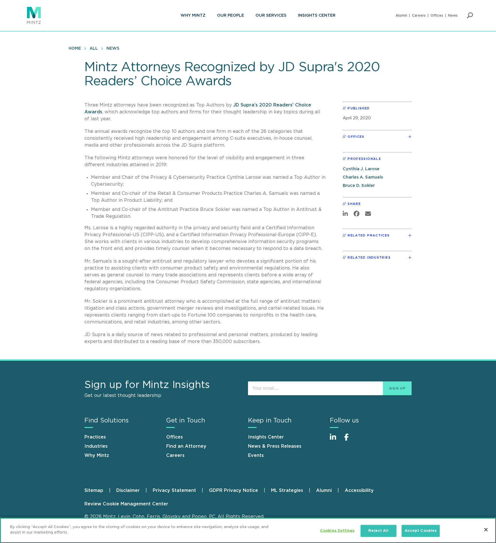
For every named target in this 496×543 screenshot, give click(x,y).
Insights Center (317, 15)
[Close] (486, 529)
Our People (230, 15)
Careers (419, 15)
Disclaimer (128, 490)
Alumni (401, 15)
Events (256, 455)
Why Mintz (193, 15)
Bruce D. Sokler (359, 185)
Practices (95, 437)
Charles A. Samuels (363, 177)
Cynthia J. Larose (361, 169)
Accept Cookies (421, 531)
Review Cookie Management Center (126, 504)
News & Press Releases (274, 446)
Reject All (378, 531)
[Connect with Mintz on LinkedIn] (335, 440)
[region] (248, 530)
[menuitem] (193, 15)
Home (75, 48)
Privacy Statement (174, 490)
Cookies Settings (337, 531)
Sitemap (93, 490)
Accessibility (359, 490)
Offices (437, 15)
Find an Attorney (186, 446)
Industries (96, 446)
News (453, 15)
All (94, 48)
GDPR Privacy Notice (233, 490)
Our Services (270, 15)
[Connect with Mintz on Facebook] (350, 440)
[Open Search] (469, 15)
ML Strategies (287, 490)
